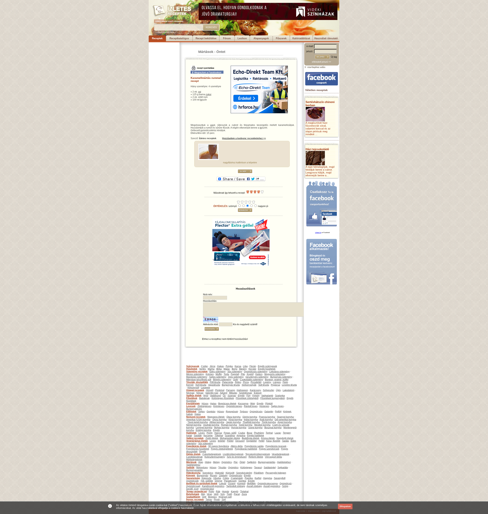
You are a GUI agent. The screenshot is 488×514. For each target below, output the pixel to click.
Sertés (202, 369)
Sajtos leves (277, 406)
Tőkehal (219, 435)
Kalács (258, 374)
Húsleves (264, 406)
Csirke (204, 366)
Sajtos (201, 411)
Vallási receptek (195, 438)
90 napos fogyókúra (218, 446)
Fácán (253, 366)
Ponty (210, 433)
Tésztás (222, 467)
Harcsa (218, 433)
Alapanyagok (261, 38)
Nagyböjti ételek (285, 438)
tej (201, 99)
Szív (222, 494)
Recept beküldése (206, 38)
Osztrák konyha (211, 425)
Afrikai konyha (216, 422)
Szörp (285, 486)
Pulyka (229, 366)
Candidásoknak (194, 457)
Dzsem (231, 483)
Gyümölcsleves (234, 406)
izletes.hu (318, 232)
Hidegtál (219, 473)
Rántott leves (251, 406)
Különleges (246, 467)
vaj (199, 91)
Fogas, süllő (230, 433)
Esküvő (258, 393)
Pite (243, 374)
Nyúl (205, 395)
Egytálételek (193, 403)
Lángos (277, 382)
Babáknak (204, 398)
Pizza (246, 382)
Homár (225, 491)
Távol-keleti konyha (198, 422)
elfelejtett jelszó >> (321, 62)
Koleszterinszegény (215, 457)
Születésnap (245, 393)
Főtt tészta (215, 382)
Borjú (234, 369)
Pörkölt (269, 403)
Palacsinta (227, 382)
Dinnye (218, 481)
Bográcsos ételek (227, 403)
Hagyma (267, 478)
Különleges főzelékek (223, 398)
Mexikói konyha (262, 425)
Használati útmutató (326, 38)
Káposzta (206, 478)
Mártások (205, 52)
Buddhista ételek (250, 438)
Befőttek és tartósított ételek (201, 483)
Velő (216, 494)
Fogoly (255, 395)
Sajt (224, 499)
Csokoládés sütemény (251, 379)
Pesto (217, 499)
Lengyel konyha (204, 427)
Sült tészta (263, 385)
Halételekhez (284, 462)
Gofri (235, 379)
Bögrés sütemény (222, 379)
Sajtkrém (251, 462)
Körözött (230, 473)
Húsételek (191, 369)
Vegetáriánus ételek (197, 441)
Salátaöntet (270, 467)
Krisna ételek (268, 438)
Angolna (241, 435)
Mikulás (233, 393)
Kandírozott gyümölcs (213, 486)
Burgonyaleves (194, 409)
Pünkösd (219, 390)
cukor (208, 94)
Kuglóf (250, 374)
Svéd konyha (245, 425)
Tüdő (229, 494)
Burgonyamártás (266, 462)
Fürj (248, 395)
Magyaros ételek (216, 417)
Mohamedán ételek (230, 438)
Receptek (157, 38)
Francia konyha (267, 417)
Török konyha (269, 422)
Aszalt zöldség (254, 486)
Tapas (209, 499)
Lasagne (205, 387)
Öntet (220, 52)
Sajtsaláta (283, 467)
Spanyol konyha (285, 417)
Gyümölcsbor (207, 489)
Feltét (261, 441)
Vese (209, 494)
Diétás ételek (193, 454)
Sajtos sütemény (217, 377)
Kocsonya (243, 403)
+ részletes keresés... (165, 32)
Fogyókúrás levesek (276, 446)
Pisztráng (259, 433)
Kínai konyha (235, 419)
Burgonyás (202, 475)
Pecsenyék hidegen (276, 473)
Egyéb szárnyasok (267, 366)
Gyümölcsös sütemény (255, 371)
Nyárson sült (225, 497)
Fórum (227, 38)
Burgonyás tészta (231, 385)
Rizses (213, 475)
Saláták (198, 435)
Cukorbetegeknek (211, 454)
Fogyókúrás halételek (246, 449)
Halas (213, 403)
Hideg (208, 462)
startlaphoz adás (316, 67)
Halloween (242, 390)
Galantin (268, 411)
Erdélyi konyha (203, 430)
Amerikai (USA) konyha (198, 419)
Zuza (244, 494)
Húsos (205, 403)
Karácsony (255, 390)
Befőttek (251, 483)
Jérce (212, 366)
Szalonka (280, 395)
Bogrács (212, 497)
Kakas (220, 366)
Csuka (241, 433)
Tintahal (244, 491)
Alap (200, 462)
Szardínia (230, 435)
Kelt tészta (201, 385)
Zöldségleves (204, 406)
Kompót (241, 483)
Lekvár (222, 483)
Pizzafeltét (256, 382)
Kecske (252, 369)
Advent (223, 393)
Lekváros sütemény (279, 371)
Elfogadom (345, 506)
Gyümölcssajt (193, 486)
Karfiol (258, 478)
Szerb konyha (255, 427)
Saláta (285, 441)
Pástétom (259, 473)
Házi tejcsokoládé (317, 149)
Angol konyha (285, 422)
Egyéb (241, 395)
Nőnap (199, 393)
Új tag (334, 57)
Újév (278, 390)
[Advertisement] (164, 99)
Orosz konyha (219, 419)
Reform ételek (256, 457)
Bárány (243, 369)
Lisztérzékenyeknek (233, 454)
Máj (203, 494)
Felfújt (278, 411)
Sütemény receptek (197, 371)
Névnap (190, 393)
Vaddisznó (215, 395)
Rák (218, 491)
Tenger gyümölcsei (196, 491)
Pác (236, 462)
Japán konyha (233, 422)
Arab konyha (266, 419)
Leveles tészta (289, 385)
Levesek (191, 406)
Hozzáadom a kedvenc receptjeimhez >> (244, 138)
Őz (224, 395)
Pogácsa (275, 385)
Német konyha (193, 425)
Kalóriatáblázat (301, 38)
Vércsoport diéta (273, 457)
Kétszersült (193, 387)
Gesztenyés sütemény (257, 377)
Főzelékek (191, 398)
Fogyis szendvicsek (269, 449)
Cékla (226, 478)
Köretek (190, 475)
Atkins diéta (237, 446)
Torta (226, 374)
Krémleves (218, 406)
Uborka (217, 478)
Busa (249, 433)
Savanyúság (193, 478)
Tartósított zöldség (235, 486)
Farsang (230, 390)
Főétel (230, 441)
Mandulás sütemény (196, 377)
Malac (227, 369)
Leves (201, 433)
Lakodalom (288, 390)
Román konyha (229, 425)
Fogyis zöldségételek (222, 449)
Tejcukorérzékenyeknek (257, 454)
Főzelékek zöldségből (247, 398)
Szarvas (232, 395)
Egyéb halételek (255, 435)
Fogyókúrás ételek (196, 446)
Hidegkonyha (193, 473)
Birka (219, 369)
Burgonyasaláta (194, 470)
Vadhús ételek (193, 395)
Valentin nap (211, 393)
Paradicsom (230, 481)
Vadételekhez (193, 465)
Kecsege (208, 435)
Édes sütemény (217, 371)
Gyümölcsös (256, 411)
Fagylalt (235, 374)
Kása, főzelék (273, 441)
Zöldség (223, 475)
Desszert (240, 441)
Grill (204, 497)
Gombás (211, 411)
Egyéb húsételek (266, 369)
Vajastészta (214, 385)
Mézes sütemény (195, 374)
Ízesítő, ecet (192, 489)
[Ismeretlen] (208, 158)
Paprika (249, 478)
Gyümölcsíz (286, 483)
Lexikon (242, 38)
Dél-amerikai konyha (285, 419)
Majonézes (202, 467)
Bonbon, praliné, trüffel (276, 379)
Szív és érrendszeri (237, 457)
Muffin (219, 374)
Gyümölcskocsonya (268, 483)
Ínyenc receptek (195, 499)
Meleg (216, 462)
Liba (245, 366)
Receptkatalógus (179, 38)
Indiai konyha (251, 419)
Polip (211, 491)
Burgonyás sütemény (281, 377)
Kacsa (238, 366)
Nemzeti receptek (195, 417)
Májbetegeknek (194, 459)
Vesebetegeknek (280, 454)
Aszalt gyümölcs (271, 486)
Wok (252, 403)
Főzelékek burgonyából (272, 398)
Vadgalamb (267, 395)
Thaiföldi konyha (251, 422)
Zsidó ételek (211, 438)
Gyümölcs (227, 462)
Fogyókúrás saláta (254, 446)
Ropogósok (232, 411)
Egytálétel (251, 441)
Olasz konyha (233, 417)
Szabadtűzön (193, 497)
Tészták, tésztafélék (197, 382)
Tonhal (269, 433)
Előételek (191, 411)
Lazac (278, 433)
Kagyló (234, 491)
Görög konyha (249, 417)
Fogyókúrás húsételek (197, 449)
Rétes (238, 382)
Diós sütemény (236, 377)
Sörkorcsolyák (249, 385)
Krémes (210, 374)
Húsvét (209, 390)
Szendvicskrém (244, 473)
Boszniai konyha (273, 427)
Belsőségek (192, 494)
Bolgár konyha (221, 427)
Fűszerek (281, 38)
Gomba (242, 481)
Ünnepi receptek (195, 390)
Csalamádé (237, 478)
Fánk (285, 382)
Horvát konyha (238, 427)
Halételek (191, 433)
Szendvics (207, 473)
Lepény (267, 382)
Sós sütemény (234, 371)
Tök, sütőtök (207, 481)
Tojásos (244, 411)
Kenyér (190, 385)
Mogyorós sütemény (274, 374)
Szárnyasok (192, 366)
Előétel (221, 441)
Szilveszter (268, 390)
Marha (211, 369)
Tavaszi (258, 467)
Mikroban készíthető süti (198, 379)
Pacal (237, 494)
